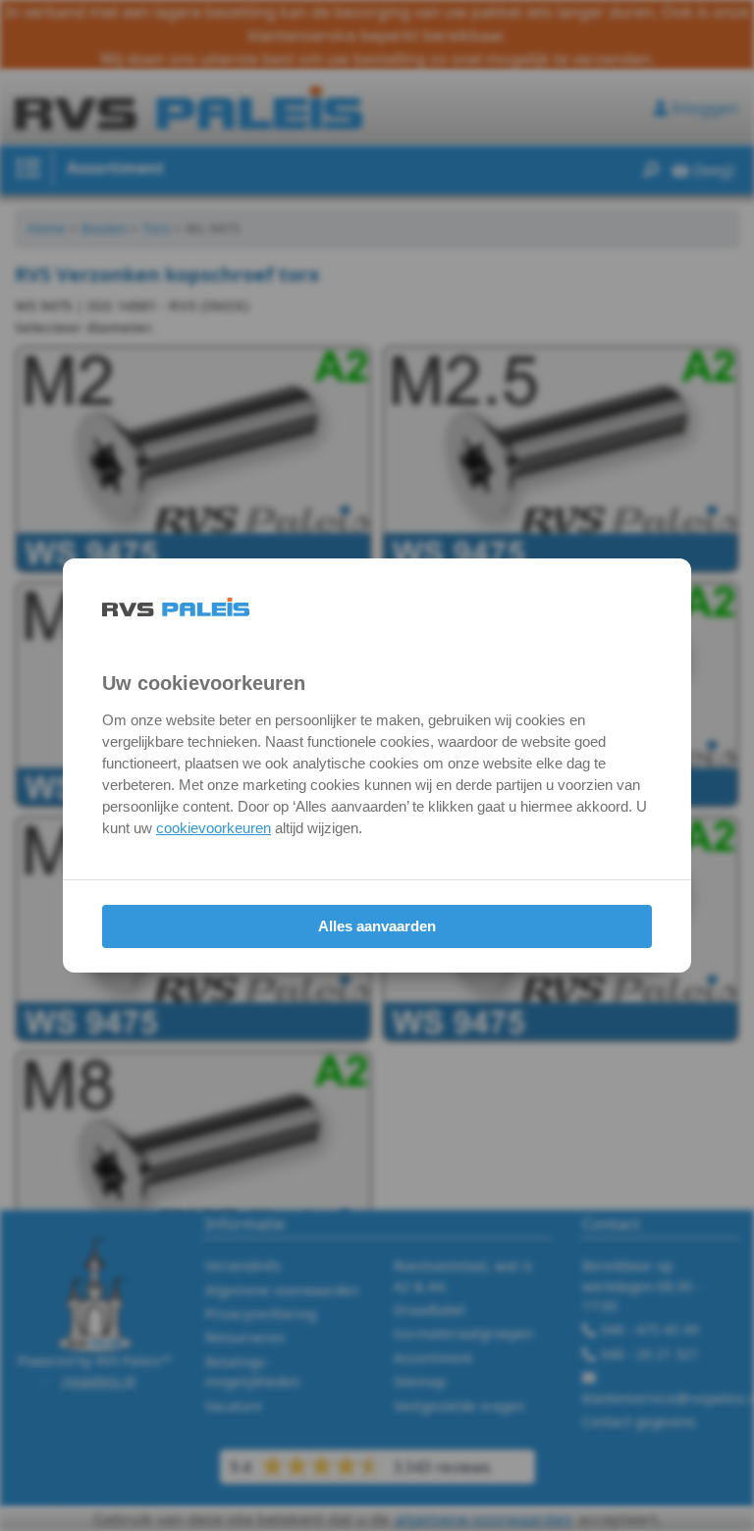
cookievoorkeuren (213, 827)
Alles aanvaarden (377, 926)
